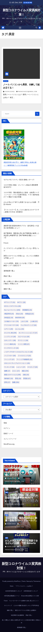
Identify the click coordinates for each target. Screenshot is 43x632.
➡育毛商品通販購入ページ (12, 596)
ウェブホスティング (28, 325)
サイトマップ (8, 605)
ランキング (9, 367)
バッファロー (10, 355)
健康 (7, 371)
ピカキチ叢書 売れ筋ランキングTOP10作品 (26, 605)
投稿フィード (8, 433)
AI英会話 (29, 314)
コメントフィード (10, 439)
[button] (36, 27)
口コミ (16, 371)
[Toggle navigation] (20, 27)
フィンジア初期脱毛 (24, 359)
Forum (6, 243)
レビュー (21, 367)
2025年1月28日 (10, 91)
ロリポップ (33, 367)
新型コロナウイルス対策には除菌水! (25, 610)
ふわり (24, 321)
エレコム (19, 329)
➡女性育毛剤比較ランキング (13, 591)
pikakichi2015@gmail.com (27, 91)
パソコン (6, 81)
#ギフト (21, 302)
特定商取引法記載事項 (17, 615)
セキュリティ (10, 340)
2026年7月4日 (11, 546)
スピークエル (23, 336)
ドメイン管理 (23, 344)
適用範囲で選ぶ (9, 271)
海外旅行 (8, 378)
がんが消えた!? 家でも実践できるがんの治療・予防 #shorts (21, 542)
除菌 (15, 382)
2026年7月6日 (11, 524)
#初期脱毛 (27, 310)
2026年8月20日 (12, 478)
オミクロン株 (10, 333)
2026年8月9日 (11, 501)
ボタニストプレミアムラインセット (17, 363)
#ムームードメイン (12, 310)
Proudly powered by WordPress (11, 581)
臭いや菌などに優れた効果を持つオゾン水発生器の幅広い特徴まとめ (21, 621)
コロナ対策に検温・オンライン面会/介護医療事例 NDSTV (21, 496)
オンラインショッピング (28, 333)
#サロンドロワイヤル (12, 306)
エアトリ (8, 329)
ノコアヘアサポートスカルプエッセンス (18, 352)
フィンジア (9, 359)
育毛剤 (26, 378)
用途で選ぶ (8, 276)
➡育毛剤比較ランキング (31, 591)
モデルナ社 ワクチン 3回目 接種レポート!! (19, 180)
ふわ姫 (34, 321)
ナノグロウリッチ (11, 348)
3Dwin (19, 314)
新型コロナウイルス (12, 374)
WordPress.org (9, 444)
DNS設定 (8, 317)
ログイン (7, 428)
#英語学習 (9, 314)
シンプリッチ (10, 336)
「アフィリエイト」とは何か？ (24, 586)
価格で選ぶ (8, 289)
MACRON (19, 317)
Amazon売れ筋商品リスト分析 (30, 596)
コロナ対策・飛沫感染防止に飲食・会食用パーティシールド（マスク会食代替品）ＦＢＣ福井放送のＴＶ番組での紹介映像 (21, 195)
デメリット (23, 340)
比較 (26, 374)
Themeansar (36, 581)
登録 (5, 423)
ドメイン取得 (10, 344)
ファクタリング (24, 355)
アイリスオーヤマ (11, 325)
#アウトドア (9, 302)
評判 (7, 382)
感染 (25, 371)
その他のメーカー (11, 321)
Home (11, 586)
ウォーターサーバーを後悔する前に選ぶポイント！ (24, 600)
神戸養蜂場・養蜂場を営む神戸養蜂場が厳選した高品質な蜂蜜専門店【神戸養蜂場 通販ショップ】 (21, 235)
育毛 (18, 378)
